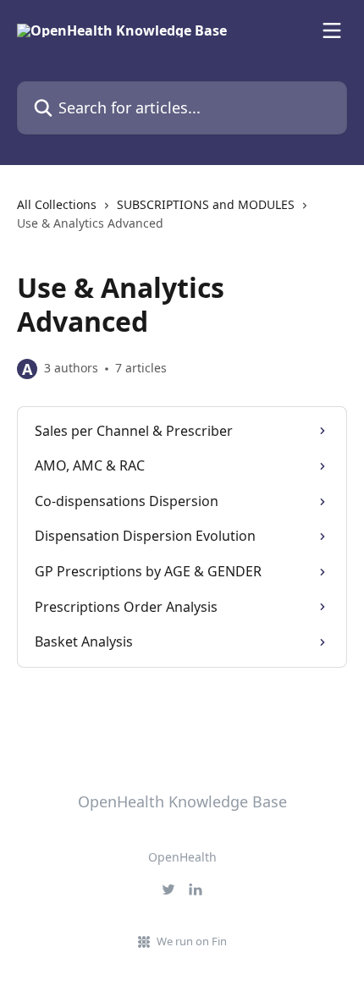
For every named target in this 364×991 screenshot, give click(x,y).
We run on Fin (192, 941)
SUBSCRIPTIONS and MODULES (206, 204)
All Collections (57, 204)
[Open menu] (332, 30)
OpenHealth (182, 857)
